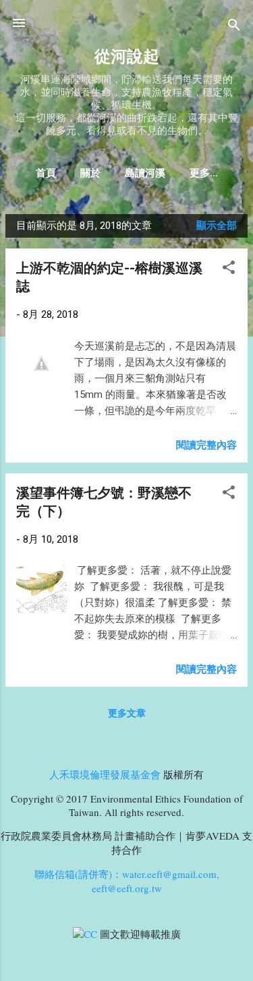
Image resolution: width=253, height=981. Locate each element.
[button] (229, 269)
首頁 (46, 173)
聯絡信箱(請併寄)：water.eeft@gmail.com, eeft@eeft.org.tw (126, 881)
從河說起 (126, 56)
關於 (90, 173)
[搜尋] (234, 27)
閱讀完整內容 (206, 445)
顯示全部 (216, 225)
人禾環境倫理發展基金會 (105, 774)
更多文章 (127, 713)
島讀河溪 (145, 173)
